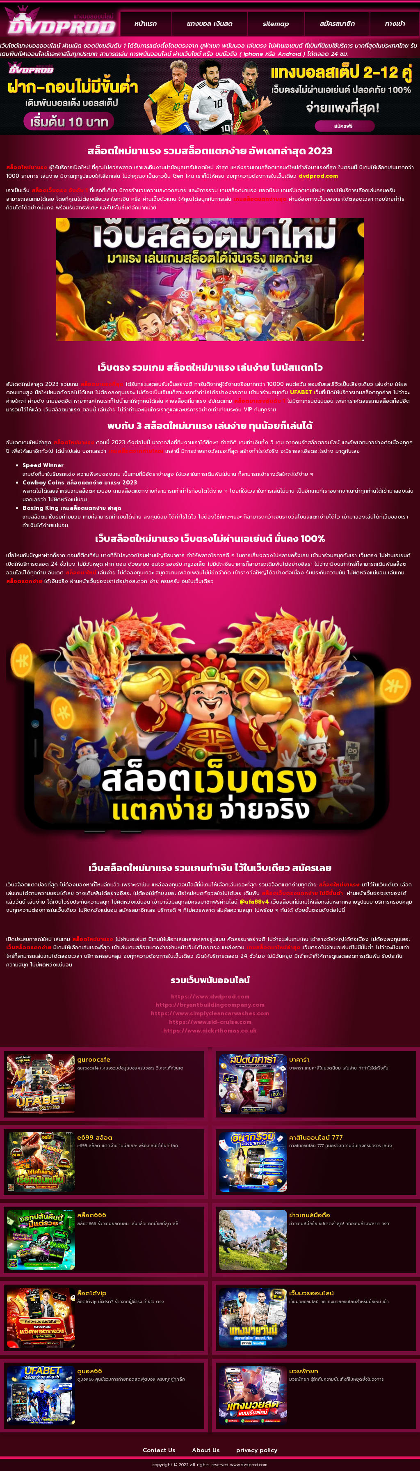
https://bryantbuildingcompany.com (210, 1005)
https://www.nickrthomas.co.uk (210, 1031)
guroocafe (93, 1059)
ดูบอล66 (89, 1371)
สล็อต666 (91, 1215)
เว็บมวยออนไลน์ (311, 1293)
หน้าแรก (146, 24)
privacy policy (256, 1450)
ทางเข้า (395, 24)
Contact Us (159, 1450)
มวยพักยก (303, 1371)
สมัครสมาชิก (337, 24)
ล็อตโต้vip (92, 1293)
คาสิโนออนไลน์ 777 (316, 1137)
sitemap (276, 24)
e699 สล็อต (94, 1137)
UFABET (301, 392)
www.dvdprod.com (248, 1465)
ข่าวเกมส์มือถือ (309, 1215)
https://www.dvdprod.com (210, 997)
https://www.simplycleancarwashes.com (210, 1013)
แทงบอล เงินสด (210, 24)
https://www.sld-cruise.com (210, 1022)
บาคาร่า (299, 1059)
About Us (206, 1450)
